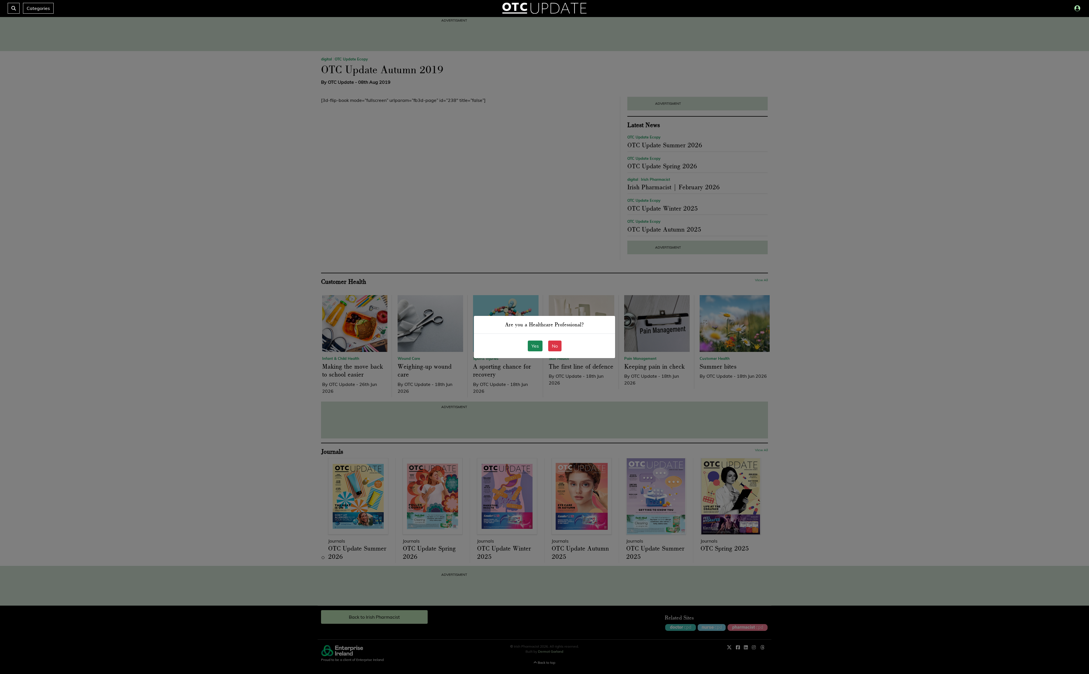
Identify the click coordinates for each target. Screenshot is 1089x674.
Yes (535, 346)
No (555, 346)
